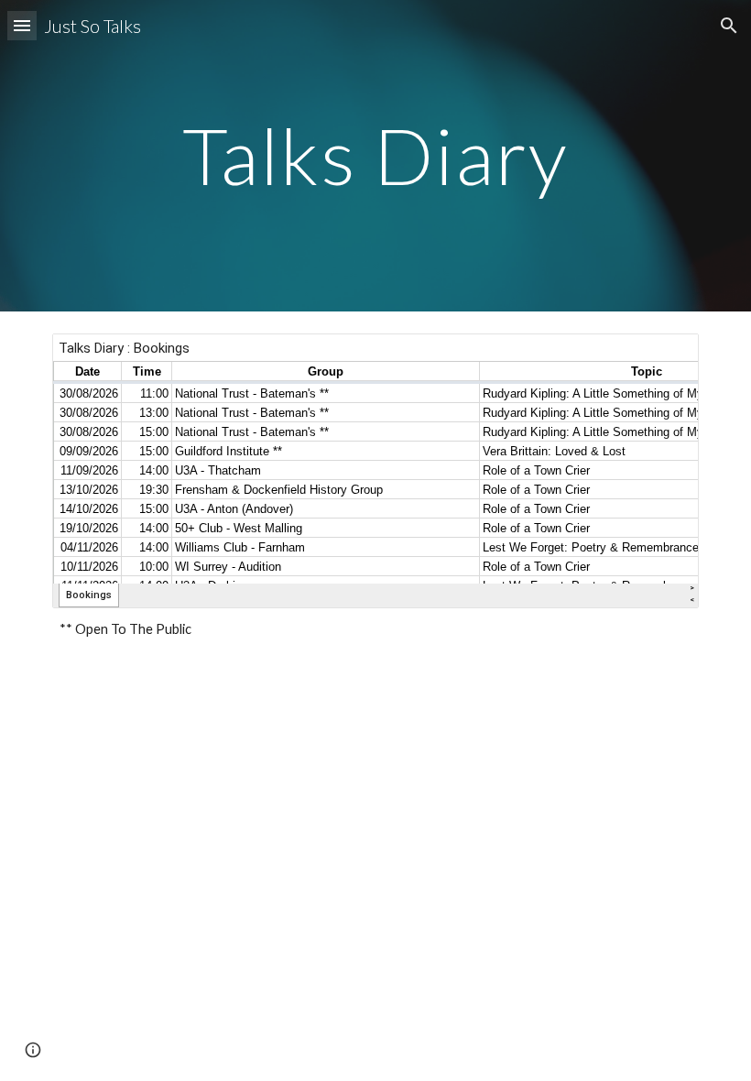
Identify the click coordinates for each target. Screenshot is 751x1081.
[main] (376, 155)
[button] (22, 25)
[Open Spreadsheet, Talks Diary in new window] (664, 357)
